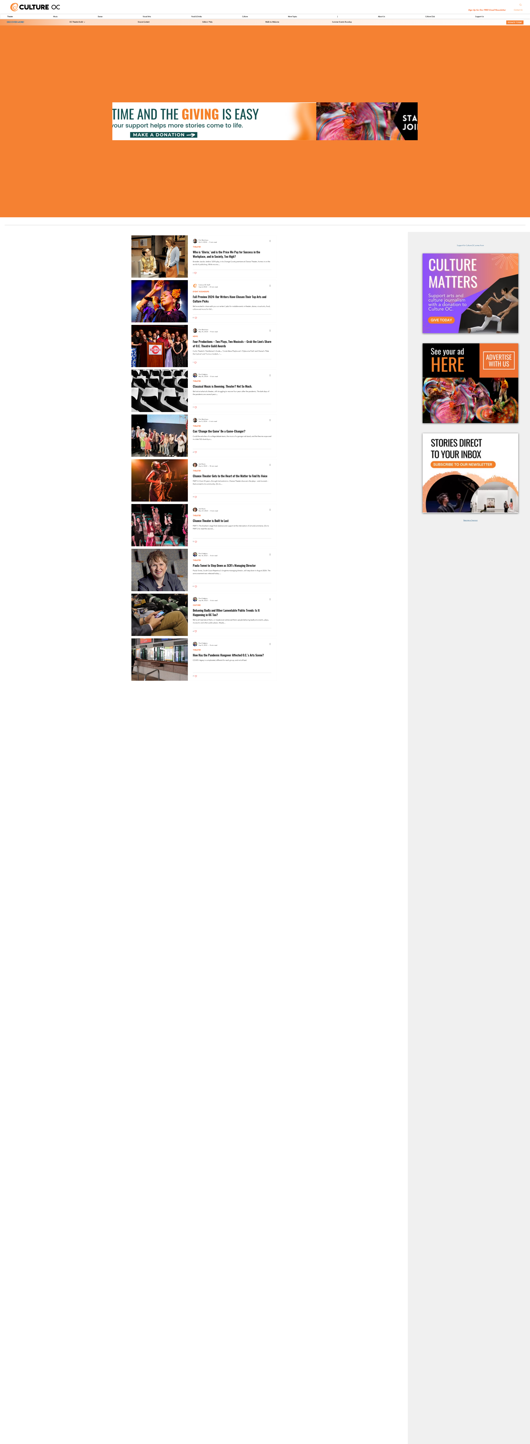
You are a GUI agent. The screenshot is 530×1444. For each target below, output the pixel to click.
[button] (518, 10)
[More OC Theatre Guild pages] (84, 22)
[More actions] (271, 241)
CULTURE (197, 605)
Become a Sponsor (470, 520)
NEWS (195, 336)
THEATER (197, 247)
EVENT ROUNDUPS (201, 292)
